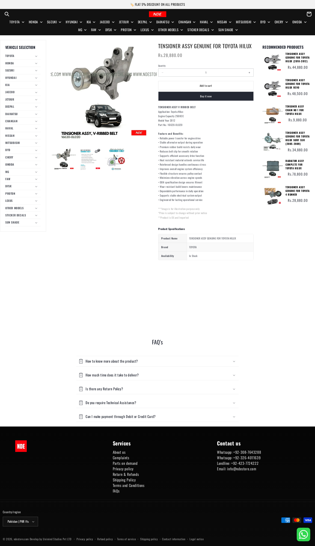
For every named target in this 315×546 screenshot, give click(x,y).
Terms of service (126, 539)
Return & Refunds (126, 474)
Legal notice (197, 539)
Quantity (162, 65)
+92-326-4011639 (247, 457)
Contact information (173, 539)
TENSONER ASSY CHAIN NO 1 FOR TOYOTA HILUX (294, 110)
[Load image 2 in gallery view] (90, 159)
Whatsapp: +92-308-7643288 (239, 452)
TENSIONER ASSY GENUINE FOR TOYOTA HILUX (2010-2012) (297, 57)
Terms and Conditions (129, 485)
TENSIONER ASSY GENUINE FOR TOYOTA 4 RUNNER (297, 190)
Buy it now (206, 96)
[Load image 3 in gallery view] (117, 159)
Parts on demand (125, 463)
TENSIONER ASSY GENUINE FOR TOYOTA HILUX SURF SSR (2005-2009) (297, 138)
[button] (7, 14)
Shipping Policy (124, 480)
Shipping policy (149, 539)
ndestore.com (21, 539)
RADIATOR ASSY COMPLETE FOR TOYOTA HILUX (294, 164)
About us (119, 452)
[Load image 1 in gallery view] (64, 159)
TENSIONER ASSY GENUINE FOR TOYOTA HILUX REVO (297, 83)
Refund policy (105, 539)
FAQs (116, 491)
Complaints (121, 457)
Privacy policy (123, 468)
